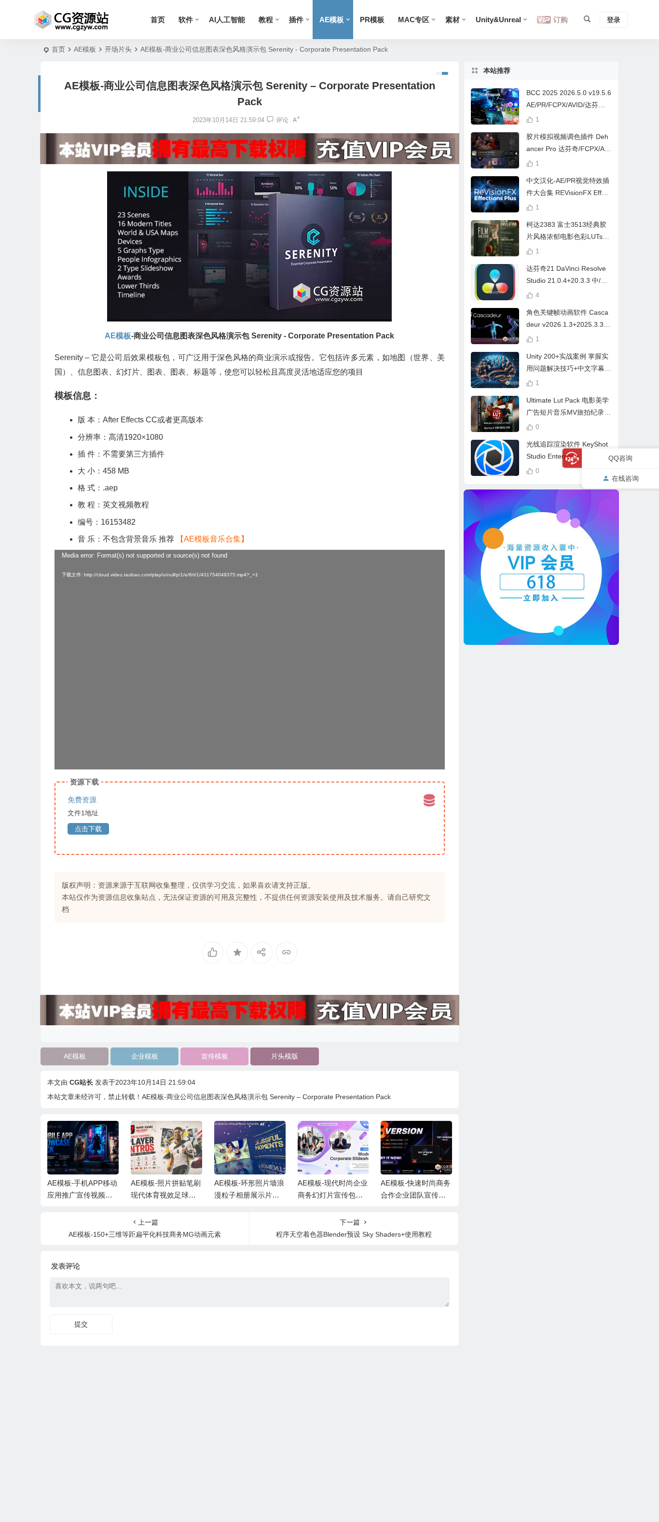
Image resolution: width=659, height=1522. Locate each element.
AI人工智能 (227, 19)
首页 (158, 19)
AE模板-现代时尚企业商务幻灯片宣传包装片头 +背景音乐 (333, 1195)
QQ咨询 (620, 458)
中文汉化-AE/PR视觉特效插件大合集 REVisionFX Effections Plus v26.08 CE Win (568, 193)
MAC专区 (413, 19)
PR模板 (372, 19)
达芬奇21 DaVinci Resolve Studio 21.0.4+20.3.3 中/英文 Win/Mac (566, 280)
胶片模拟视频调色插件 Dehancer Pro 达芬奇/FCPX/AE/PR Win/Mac (568, 149)
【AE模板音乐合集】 (212, 539)
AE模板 (331, 19)
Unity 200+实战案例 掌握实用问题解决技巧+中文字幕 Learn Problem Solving (568, 368)
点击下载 (88, 829)
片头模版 (284, 1056)
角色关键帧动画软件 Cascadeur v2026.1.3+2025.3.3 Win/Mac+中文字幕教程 (567, 324)
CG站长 (81, 1082)
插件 (296, 19)
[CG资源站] (71, 20)
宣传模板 (214, 1056)
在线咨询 (625, 478)
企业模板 (144, 1056)
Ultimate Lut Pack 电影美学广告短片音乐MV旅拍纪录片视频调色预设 (568, 412)
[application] (250, 659)
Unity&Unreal (498, 19)
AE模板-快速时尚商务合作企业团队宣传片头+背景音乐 (416, 1195)
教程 (266, 19)
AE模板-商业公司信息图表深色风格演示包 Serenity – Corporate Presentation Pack (266, 1097)
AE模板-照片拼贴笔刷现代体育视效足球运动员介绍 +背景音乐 (166, 1195)
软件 (185, 19)
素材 (452, 19)
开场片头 (118, 49)
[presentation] (396, 1136)
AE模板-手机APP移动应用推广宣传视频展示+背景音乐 (82, 1195)
